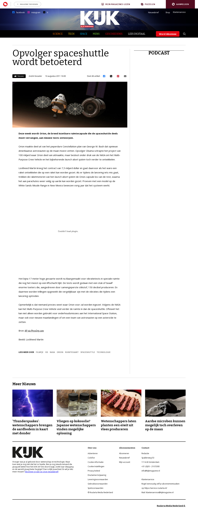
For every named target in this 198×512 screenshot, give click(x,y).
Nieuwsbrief (153, 12)
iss (46, 352)
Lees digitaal (136, 33)
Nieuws (20, 76)
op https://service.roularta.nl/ (154, 488)
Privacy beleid (94, 470)
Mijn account (124, 462)
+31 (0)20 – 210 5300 (150, 466)
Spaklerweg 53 (148, 457)
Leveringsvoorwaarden (98, 479)
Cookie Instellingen (96, 466)
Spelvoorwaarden (95, 488)
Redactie (145, 453)
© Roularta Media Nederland (100, 492)
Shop (168, 12)
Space (83, 33)
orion (60, 352)
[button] (180, 4)
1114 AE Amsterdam (150, 462)
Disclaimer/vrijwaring (97, 475)
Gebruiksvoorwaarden (98, 483)
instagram (35, 12)
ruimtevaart (72, 352)
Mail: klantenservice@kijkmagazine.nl (158, 492)
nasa (52, 352)
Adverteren (93, 453)
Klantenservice (179, 12)
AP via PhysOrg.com (34, 330)
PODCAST (159, 53)
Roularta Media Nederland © (171, 505)
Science (58, 33)
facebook (20, 12)
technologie (103, 352)
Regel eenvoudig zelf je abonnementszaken (160, 483)
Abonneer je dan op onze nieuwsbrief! (41, 471)
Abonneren (124, 453)
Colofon (91, 457)
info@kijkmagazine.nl (151, 470)
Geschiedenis (114, 33)
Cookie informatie (95, 462)
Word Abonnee (167, 33)
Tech (71, 33)
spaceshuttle (87, 352)
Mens (96, 33)
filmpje (39, 352)
